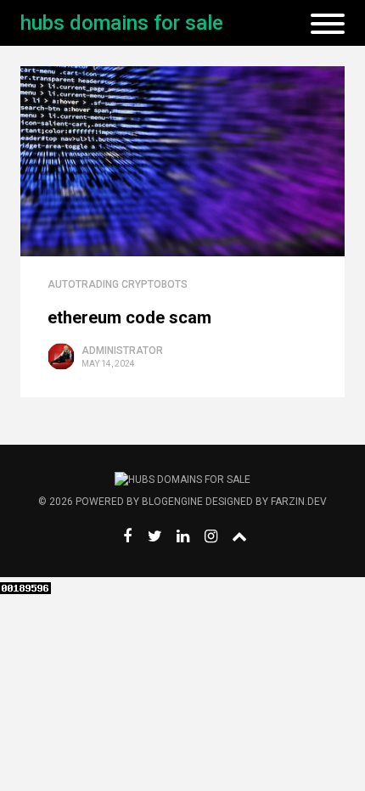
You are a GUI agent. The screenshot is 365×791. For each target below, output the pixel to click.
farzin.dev (299, 502)
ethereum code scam (129, 317)
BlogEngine (172, 502)
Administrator (122, 350)
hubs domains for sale (121, 23)
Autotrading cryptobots (118, 284)
